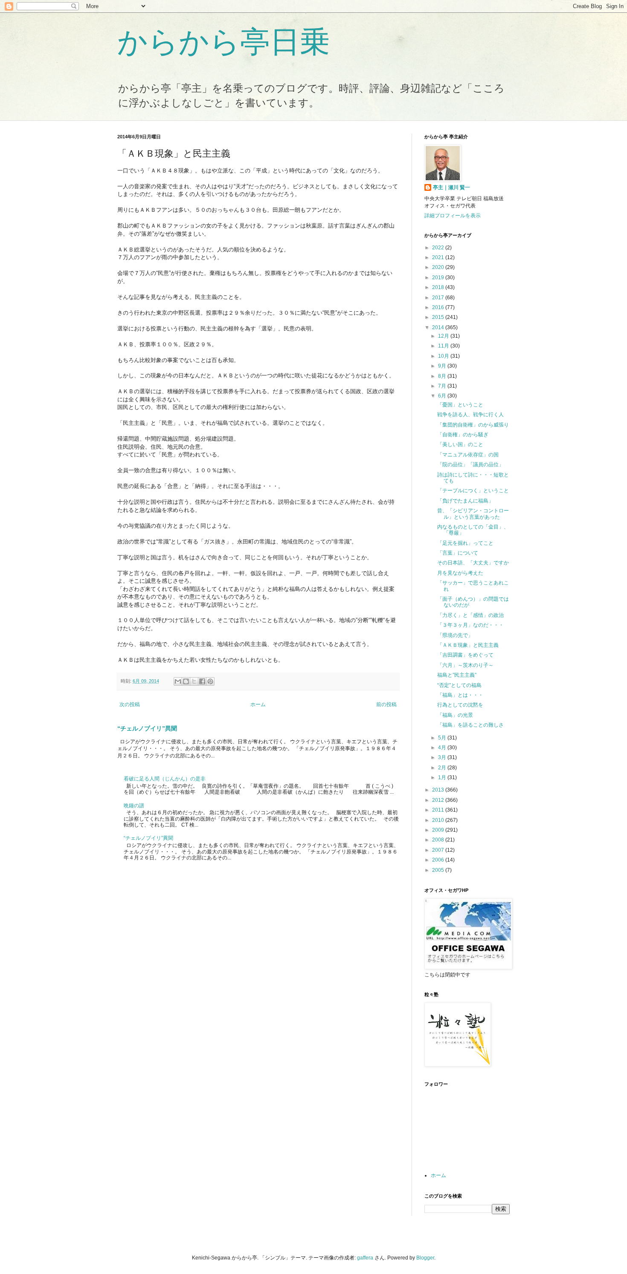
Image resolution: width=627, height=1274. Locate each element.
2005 (438, 870)
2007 (438, 850)
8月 (442, 376)
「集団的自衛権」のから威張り (473, 425)
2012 (438, 800)
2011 (438, 810)
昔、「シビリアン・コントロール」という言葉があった (473, 514)
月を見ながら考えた (460, 573)
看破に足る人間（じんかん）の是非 (165, 779)
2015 (438, 317)
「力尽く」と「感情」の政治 (470, 615)
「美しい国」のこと (460, 444)
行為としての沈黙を (460, 705)
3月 (442, 757)
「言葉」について (457, 553)
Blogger (425, 1258)
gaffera (365, 1258)
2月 (442, 768)
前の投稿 (386, 704)
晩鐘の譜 (134, 806)
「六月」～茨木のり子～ (465, 665)
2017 (438, 298)
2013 (438, 790)
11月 (444, 346)
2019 (438, 278)
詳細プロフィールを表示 (452, 216)
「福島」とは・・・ (460, 695)
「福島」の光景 (455, 715)
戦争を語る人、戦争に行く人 (470, 415)
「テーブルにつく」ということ (473, 491)
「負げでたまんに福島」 (465, 501)
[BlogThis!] (186, 681)
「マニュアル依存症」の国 (468, 455)
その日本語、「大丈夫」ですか (473, 563)
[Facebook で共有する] (202, 681)
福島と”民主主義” (456, 675)
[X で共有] (194, 681)
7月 (442, 386)
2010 (438, 820)
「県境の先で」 (455, 635)
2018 (438, 287)
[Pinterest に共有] (210, 681)
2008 (438, 840)
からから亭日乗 (223, 41)
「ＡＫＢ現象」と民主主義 (468, 645)
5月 (442, 738)
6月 (442, 396)
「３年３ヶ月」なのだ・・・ (470, 625)
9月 (442, 366)
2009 (438, 830)
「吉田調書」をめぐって (465, 655)
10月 (444, 356)
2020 (438, 267)
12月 (444, 336)
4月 (442, 748)
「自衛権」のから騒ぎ (462, 435)
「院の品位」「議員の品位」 (470, 465)
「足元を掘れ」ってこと (465, 543)
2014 (438, 327)
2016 (438, 307)
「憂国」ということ (460, 405)
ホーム (258, 704)
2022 (438, 248)
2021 (438, 257)
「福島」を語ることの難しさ (470, 725)
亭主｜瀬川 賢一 (451, 187)
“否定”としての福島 (459, 685)
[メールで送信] (178, 681)
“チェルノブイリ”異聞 (147, 728)
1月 (442, 777)
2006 (438, 860)
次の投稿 (129, 704)
